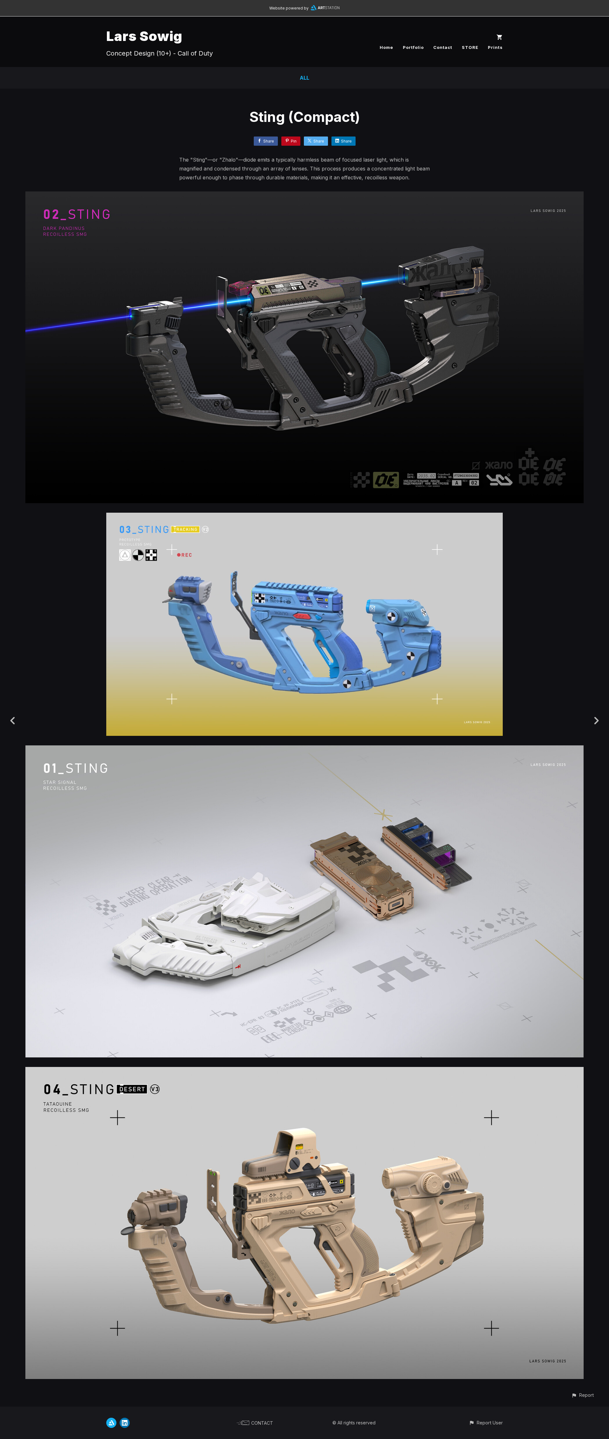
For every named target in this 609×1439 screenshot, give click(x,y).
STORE (470, 47)
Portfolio (413, 47)
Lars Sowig (144, 36)
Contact (442, 47)
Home (386, 47)
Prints (495, 47)
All (304, 78)
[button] (582, 1395)
